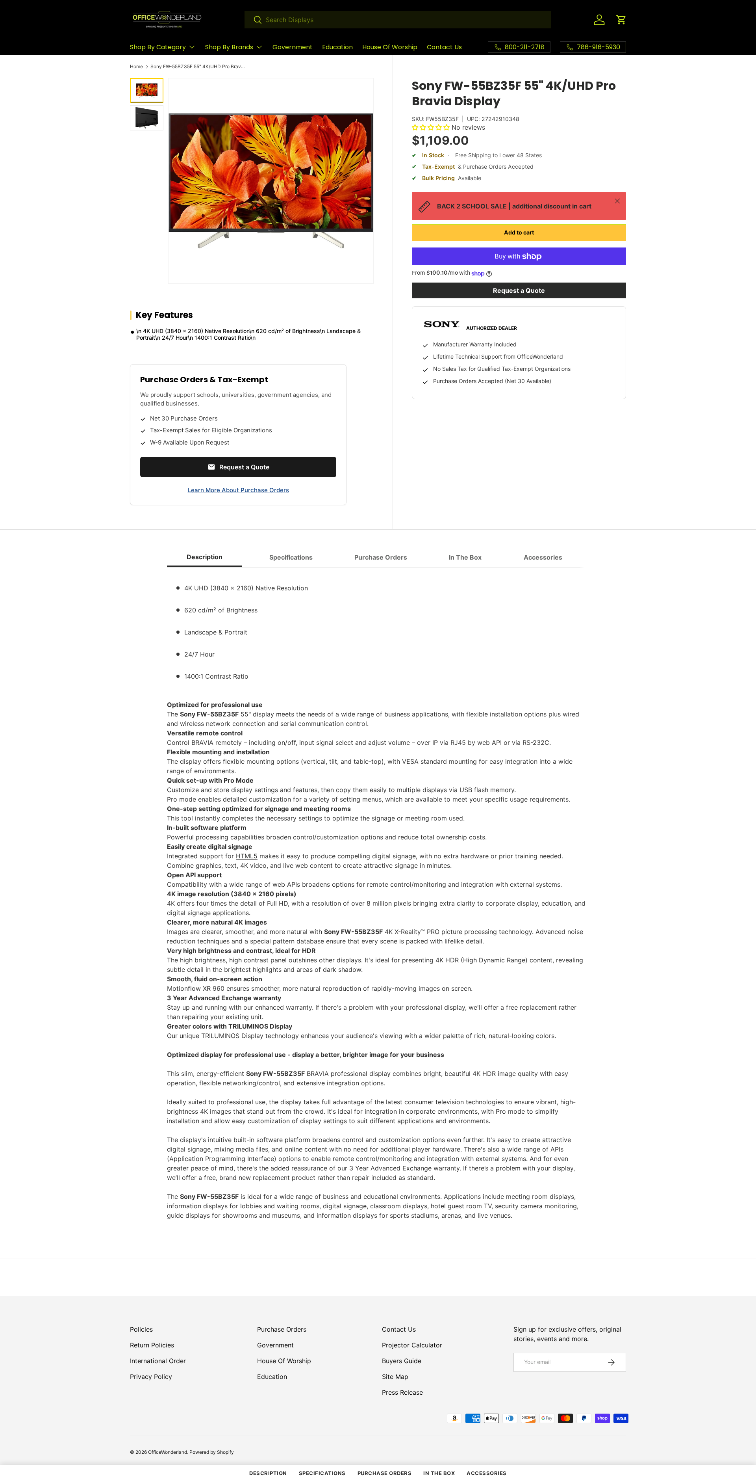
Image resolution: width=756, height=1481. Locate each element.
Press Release (402, 1392)
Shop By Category (158, 47)
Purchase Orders (281, 1329)
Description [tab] (204, 557)
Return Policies (152, 1345)
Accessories (487, 1473)
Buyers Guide (401, 1361)
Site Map (395, 1377)
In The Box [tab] (465, 557)
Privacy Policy (151, 1377)
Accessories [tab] (543, 557)
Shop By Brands (229, 47)
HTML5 (247, 856)
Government (292, 47)
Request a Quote (519, 291)
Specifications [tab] (291, 557)
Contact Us (444, 47)
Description (268, 1473)
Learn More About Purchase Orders (238, 490)
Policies (141, 1329)
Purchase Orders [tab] (380, 557)
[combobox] (398, 19)
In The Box (439, 1473)
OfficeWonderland (167, 1452)
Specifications (322, 1473)
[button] (621, 19)
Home (136, 66)
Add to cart (519, 232)
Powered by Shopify (211, 1452)
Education (337, 47)
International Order (158, 1361)
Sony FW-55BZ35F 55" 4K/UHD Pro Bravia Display (197, 66)
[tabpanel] (378, 897)
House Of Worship (389, 47)
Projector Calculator (412, 1345)
